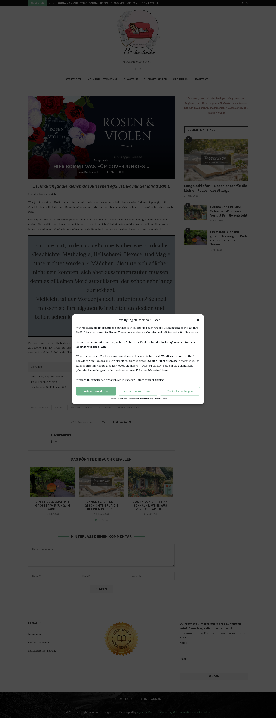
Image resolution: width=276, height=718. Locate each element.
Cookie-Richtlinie (118, 398)
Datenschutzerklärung (141, 398)
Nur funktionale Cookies (138, 391)
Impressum (161, 398)
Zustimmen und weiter (96, 391)
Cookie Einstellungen (180, 391)
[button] (198, 320)
